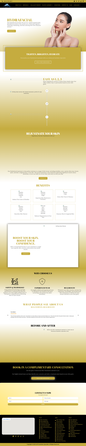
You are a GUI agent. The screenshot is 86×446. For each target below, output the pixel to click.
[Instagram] (79, 1)
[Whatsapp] (74, 1)
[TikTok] (81, 1)
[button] (7, 315)
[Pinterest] (83, 1)
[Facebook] (77, 1)
